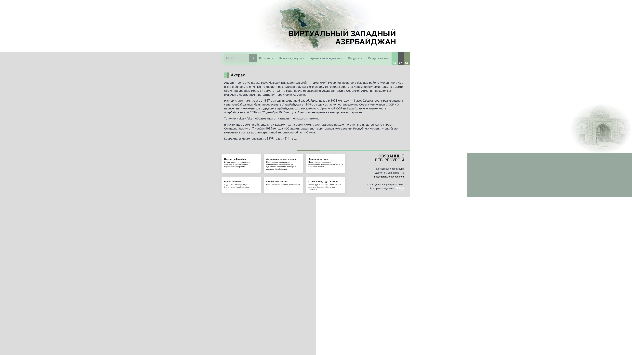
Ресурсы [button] (353, 58)
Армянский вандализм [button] (325, 58)
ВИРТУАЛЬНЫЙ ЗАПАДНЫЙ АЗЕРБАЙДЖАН (342, 37)
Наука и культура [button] (290, 58)
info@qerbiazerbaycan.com (389, 176)
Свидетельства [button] (378, 58)
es (406, 62)
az (394, 62)
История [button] (264, 58)
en (401, 62)
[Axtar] (253, 58)
